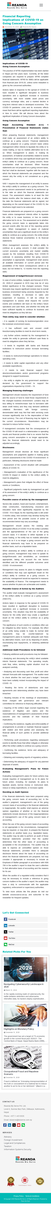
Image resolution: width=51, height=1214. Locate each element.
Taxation (8, 1146)
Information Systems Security (17, 1149)
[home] (17, 5)
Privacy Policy (19, 1196)
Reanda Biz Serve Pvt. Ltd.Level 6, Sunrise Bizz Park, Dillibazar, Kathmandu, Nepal (24, 1109)
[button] (41, 5)
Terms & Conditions (32, 1196)
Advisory (8, 1137)
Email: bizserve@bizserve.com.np (18, 1120)
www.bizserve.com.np (18, 895)
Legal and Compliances (14, 1143)
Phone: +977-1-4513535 (14, 1116)
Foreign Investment (13, 1140)
